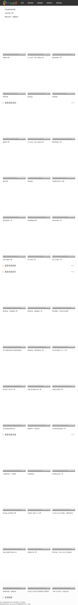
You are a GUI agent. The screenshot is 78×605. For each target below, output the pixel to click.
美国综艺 (49, 3)
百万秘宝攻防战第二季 (59, 428)
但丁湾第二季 (32, 259)
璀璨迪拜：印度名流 (34, 428)
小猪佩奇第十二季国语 (9, 474)
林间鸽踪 (55, 97)
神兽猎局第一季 (57, 220)
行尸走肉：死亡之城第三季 (36, 57)
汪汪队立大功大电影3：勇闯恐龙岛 (62, 513)
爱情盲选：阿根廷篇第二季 (36, 350)
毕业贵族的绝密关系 (9, 428)
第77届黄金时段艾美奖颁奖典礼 (12, 350)
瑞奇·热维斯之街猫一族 (10, 552)
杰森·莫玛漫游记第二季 (34, 389)
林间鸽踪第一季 (7, 220)
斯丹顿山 (30, 97)
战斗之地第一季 (57, 259)
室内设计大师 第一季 (9, 389)
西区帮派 (5, 97)
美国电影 (40, 3)
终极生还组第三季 (57, 389)
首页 (22, 3)
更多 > (73, 103)
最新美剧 (30, 3)
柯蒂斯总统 (31, 474)
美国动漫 (59, 3)
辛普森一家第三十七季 (34, 513)
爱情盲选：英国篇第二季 (35, 311)
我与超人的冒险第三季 (9, 513)
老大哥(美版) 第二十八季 (59, 350)
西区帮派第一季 (57, 57)
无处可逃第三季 (7, 259)
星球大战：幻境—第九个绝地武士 (62, 552)
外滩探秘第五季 (32, 220)
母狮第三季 (6, 57)
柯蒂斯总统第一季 (57, 474)
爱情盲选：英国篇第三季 (10, 311)
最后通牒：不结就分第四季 (60, 311)
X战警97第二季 (32, 552)
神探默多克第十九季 (58, 181)
